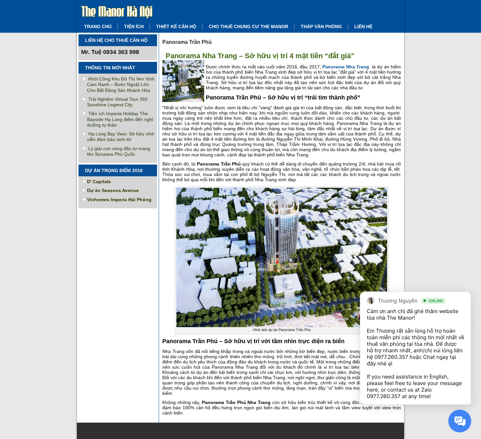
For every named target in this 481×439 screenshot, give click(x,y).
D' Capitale (99, 181)
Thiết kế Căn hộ (176, 26)
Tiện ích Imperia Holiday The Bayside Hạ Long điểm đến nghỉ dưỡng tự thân (120, 119)
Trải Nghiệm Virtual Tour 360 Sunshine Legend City (117, 102)
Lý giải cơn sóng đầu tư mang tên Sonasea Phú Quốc (118, 151)
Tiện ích (134, 26)
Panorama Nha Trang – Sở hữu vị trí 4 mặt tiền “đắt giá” (260, 56)
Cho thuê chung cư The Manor (248, 26)
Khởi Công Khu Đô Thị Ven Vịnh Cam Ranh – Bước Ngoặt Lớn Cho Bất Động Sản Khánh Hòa (120, 84)
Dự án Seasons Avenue (113, 190)
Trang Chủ (98, 26)
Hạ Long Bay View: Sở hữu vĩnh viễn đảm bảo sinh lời (120, 136)
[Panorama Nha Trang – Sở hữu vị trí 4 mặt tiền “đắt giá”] (184, 102)
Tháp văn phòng (321, 26)
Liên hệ (363, 26)
